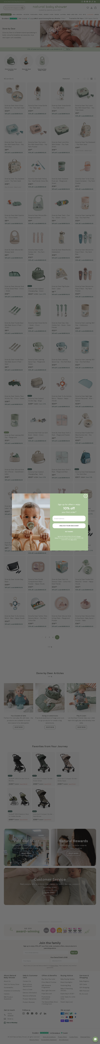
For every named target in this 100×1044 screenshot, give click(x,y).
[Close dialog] (85, 496)
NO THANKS (69, 532)
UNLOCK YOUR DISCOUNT (69, 526)
